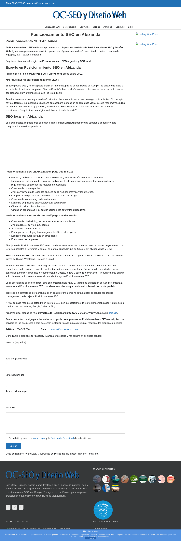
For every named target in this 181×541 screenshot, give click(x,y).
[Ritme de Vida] (134, 479)
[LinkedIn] (21, 507)
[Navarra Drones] (152, 479)
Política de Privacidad (62, 438)
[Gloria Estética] (124, 479)
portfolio (113, 313)
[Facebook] (8, 507)
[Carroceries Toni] (115, 488)
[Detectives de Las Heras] (115, 479)
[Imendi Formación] (143, 479)
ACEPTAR (90, 538)
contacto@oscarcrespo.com (41, 3)
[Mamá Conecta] (97, 479)
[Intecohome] (97, 488)
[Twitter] (14, 507)
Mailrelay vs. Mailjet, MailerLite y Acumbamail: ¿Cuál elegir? (39, 528)
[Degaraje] (106, 488)
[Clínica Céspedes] (170, 479)
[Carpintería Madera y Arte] (106, 479)
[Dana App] (161, 479)
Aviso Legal (39, 438)
